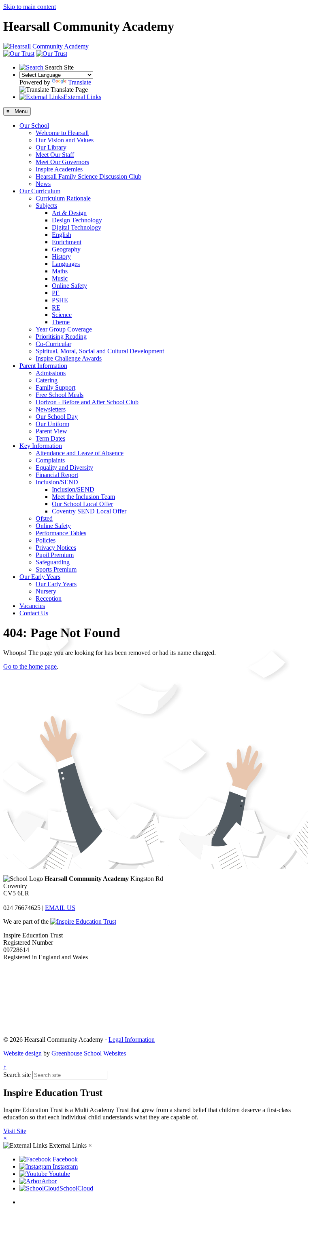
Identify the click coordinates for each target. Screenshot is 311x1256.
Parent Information (43, 365)
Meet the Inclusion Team (83, 496)
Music (60, 278)
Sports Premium (56, 569)
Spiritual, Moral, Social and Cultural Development (100, 351)
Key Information (40, 445)
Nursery (46, 591)
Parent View (51, 431)
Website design (22, 1053)
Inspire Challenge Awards (69, 358)
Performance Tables (61, 533)
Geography (66, 249)
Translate (79, 82)
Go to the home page (30, 666)
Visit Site (14, 1130)
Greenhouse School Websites (88, 1053)
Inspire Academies (59, 169)
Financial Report (57, 474)
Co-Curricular (53, 343)
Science (62, 314)
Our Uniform (52, 423)
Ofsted (44, 518)
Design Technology (77, 220)
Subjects (46, 205)
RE (56, 307)
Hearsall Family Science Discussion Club (88, 176)
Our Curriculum (39, 191)
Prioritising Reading (61, 336)
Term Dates (50, 438)
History (61, 256)
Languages (66, 263)
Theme (61, 322)
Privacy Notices (56, 547)
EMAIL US (60, 907)
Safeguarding (53, 562)
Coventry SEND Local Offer (89, 511)
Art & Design (69, 212)
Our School (34, 125)
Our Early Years (39, 576)
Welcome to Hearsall (62, 132)
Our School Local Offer (82, 503)
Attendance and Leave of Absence (80, 453)
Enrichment (66, 242)
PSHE (60, 300)
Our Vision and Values (65, 140)
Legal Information (132, 1039)
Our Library (51, 147)
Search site (17, 1074)
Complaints (50, 460)
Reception (49, 598)
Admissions (51, 372)
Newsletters (51, 409)
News (43, 183)
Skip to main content (29, 6)
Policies (45, 540)
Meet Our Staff (55, 154)
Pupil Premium (55, 554)
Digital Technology (76, 227)
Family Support (55, 387)
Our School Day (57, 416)
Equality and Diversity (64, 467)
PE (56, 292)
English (61, 234)
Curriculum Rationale (63, 198)
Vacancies (32, 605)
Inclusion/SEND (57, 482)
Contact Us (33, 613)
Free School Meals (59, 394)
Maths (60, 271)
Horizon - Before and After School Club (87, 402)
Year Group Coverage (64, 329)
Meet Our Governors (62, 161)
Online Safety (69, 285)
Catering (47, 380)
